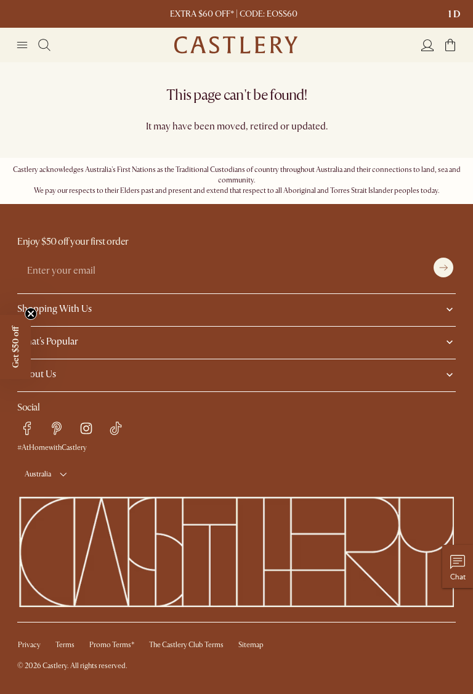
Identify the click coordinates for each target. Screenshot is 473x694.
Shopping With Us (54, 309)
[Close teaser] (31, 314)
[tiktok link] (116, 428)
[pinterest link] (57, 428)
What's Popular (47, 341)
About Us (36, 374)
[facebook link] (27, 428)
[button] (450, 45)
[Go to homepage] (236, 45)
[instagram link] (86, 428)
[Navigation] (22, 45)
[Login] (427, 45)
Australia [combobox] (38, 474)
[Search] (44, 45)
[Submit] (443, 267)
